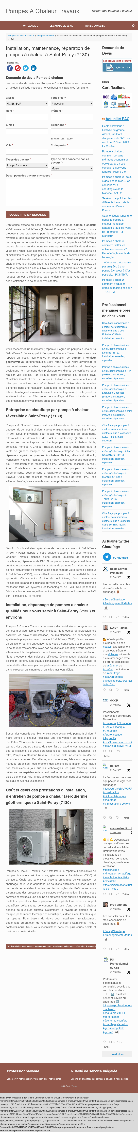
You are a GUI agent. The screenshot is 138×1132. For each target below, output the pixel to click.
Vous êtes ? (59, 98)
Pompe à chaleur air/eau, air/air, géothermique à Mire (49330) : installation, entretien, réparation (117, 412)
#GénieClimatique (114, 727)
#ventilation (110, 877)
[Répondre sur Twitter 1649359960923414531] (105, 949)
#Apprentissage (112, 734)
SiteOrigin (66, 1086)
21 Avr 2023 (115, 577)
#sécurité (112, 665)
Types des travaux (18, 159)
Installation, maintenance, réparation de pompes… (32, 946)
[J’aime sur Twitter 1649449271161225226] (118, 617)
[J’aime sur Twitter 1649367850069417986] (118, 894)
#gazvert (108, 1032)
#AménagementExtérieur (118, 603)
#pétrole (125, 803)
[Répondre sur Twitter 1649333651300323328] (105, 1042)
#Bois (106, 599)
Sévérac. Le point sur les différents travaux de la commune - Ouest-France (117, 204)
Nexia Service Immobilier (119, 571)
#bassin (107, 646)
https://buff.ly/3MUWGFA (117, 788)
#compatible (117, 1028)
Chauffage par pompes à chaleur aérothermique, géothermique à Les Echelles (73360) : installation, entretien (115, 330)
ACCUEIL (33, 25)
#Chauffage (118, 599)
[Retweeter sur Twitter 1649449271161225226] (111, 617)
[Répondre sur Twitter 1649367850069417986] (105, 894)
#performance (111, 1017)
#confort (108, 669)
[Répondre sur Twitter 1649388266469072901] (105, 817)
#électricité (109, 881)
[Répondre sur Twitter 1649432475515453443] (105, 690)
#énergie (120, 796)
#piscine (113, 654)
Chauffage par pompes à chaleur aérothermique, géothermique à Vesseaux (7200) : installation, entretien (116, 432)
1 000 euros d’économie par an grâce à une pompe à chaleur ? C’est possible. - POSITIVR (116, 268)
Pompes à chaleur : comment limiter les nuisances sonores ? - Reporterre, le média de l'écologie (116, 249)
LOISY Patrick (119, 628)
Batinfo (114, 766)
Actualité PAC (117, 118)
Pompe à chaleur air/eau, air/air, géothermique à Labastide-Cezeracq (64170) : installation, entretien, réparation (116, 392)
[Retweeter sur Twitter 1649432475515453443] (111, 690)
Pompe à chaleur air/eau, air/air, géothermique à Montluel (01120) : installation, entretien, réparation (116, 476)
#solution (122, 1024)
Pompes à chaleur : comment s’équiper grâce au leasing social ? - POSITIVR (117, 286)
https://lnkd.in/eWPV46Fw (118, 746)
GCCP (114, 700)
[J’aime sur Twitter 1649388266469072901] (118, 817)
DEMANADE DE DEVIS (61, 25)
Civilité (10, 98)
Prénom (57, 111)
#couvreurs (109, 723)
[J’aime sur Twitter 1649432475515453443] (118, 690)
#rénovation (110, 873)
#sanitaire (123, 877)
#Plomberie (124, 723)
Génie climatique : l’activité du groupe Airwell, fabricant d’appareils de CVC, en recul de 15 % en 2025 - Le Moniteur (116, 136)
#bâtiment (109, 796)
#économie (109, 1020)
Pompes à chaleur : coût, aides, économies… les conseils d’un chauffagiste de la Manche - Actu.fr (117, 185)
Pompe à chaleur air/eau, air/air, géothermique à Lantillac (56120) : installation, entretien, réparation (116, 352)
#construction (111, 792)
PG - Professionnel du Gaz (119, 963)
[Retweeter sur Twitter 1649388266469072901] (111, 817)
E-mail (10, 125)
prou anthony (118, 904)
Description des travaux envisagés (29, 175)
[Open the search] (133, 25)
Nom (10, 111)
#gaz (106, 1028)
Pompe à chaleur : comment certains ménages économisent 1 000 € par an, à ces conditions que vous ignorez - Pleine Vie (116, 161)
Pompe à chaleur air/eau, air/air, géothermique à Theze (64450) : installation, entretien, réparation (116, 498)
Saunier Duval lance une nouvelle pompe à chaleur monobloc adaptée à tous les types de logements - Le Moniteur (117, 226)
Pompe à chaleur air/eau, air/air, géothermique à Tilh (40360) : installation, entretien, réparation (116, 372)
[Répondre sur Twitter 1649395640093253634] (105, 751)
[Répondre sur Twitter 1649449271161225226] (105, 617)
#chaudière (109, 1013)
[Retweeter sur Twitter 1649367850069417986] (111, 894)
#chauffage (113, 673)
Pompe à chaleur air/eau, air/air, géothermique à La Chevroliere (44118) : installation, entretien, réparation (116, 454)
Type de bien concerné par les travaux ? (70, 160)
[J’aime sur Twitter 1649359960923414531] (118, 949)
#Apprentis (109, 738)
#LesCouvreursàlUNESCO (119, 742)
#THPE (121, 1013)
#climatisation (111, 803)
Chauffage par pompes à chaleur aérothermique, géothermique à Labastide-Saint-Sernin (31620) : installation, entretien (116, 520)
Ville (9, 145)
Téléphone (58, 125)
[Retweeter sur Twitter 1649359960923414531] (111, 949)
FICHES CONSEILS (95, 25)
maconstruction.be (122, 828)
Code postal (59, 145)
